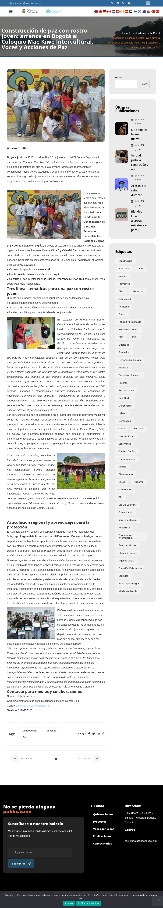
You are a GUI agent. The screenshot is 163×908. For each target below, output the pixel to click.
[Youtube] (128, 3)
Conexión (123, 576)
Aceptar (69, 903)
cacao (121, 482)
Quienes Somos (103, 814)
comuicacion (125, 489)
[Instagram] (123, 3)
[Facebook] (117, 3)
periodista (124, 527)
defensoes (124, 421)
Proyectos (124, 284)
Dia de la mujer (127, 505)
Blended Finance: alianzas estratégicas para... (139, 221)
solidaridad (124, 299)
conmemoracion (127, 459)
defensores (125, 405)
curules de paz (127, 451)
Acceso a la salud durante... (138, 190)
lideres (122, 413)
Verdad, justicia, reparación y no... (139, 162)
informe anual (126, 436)
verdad (122, 466)
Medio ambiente (128, 591)
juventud (123, 367)
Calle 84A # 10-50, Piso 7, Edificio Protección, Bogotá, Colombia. (140, 818)
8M (120, 497)
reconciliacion (126, 390)
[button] (148, 3)
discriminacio (125, 474)
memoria (138, 291)
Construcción (30, 730)
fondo (121, 314)
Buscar (119, 77)
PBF (120, 337)
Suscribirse (18, 863)
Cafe (134, 337)
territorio (123, 306)
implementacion (127, 520)
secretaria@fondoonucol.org (141, 841)
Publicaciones (102, 836)
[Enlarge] (76, 193)
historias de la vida (130, 360)
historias (139, 428)
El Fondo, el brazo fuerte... (139, 134)
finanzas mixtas (127, 545)
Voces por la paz (103, 829)
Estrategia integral (129, 583)
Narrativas (124, 268)
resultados (124, 398)
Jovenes (51, 730)
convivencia (124, 444)
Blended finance (127, 553)
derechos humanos (129, 375)
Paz (25, 737)
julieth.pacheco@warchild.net (33, 705)
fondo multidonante (129, 322)
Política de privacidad (89, 903)
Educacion (123, 352)
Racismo (138, 482)
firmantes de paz (128, 329)
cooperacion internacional (125, 537)
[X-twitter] (112, 3)
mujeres (123, 383)
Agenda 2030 (126, 560)
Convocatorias (102, 843)
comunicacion (125, 512)
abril (121, 291)
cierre (121, 428)
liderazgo (123, 345)
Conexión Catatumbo (130, 568)
